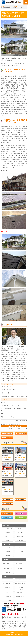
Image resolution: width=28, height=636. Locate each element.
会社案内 (20, 529)
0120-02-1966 (7, 490)
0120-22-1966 (7, 457)
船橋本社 (18, 455)
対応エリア (20, 532)
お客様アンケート (7, 583)
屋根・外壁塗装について (20, 563)
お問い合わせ (20, 592)
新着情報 (8, 532)
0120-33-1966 (21, 474)
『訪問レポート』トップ (14, 426)
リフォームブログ (7, 580)
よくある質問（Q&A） (20, 580)
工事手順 (8, 572)
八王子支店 (19, 471)
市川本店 (5, 455)
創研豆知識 (7, 587)
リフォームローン (7, 596)
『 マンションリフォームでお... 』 (16, 428)
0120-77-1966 (7, 474)
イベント (8, 592)
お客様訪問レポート (20, 583)
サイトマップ (8, 600)
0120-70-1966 (21, 457)
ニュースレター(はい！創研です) (20, 588)
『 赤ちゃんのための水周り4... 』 (11, 424)
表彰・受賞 (7, 536)
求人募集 (8, 540)
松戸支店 (5, 471)
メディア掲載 (20, 536)
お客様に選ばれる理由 (7, 529)
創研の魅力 (20, 540)
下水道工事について (8, 568)
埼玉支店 (5, 487)
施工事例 (20, 568)
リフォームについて (8, 563)
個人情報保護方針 (20, 596)
